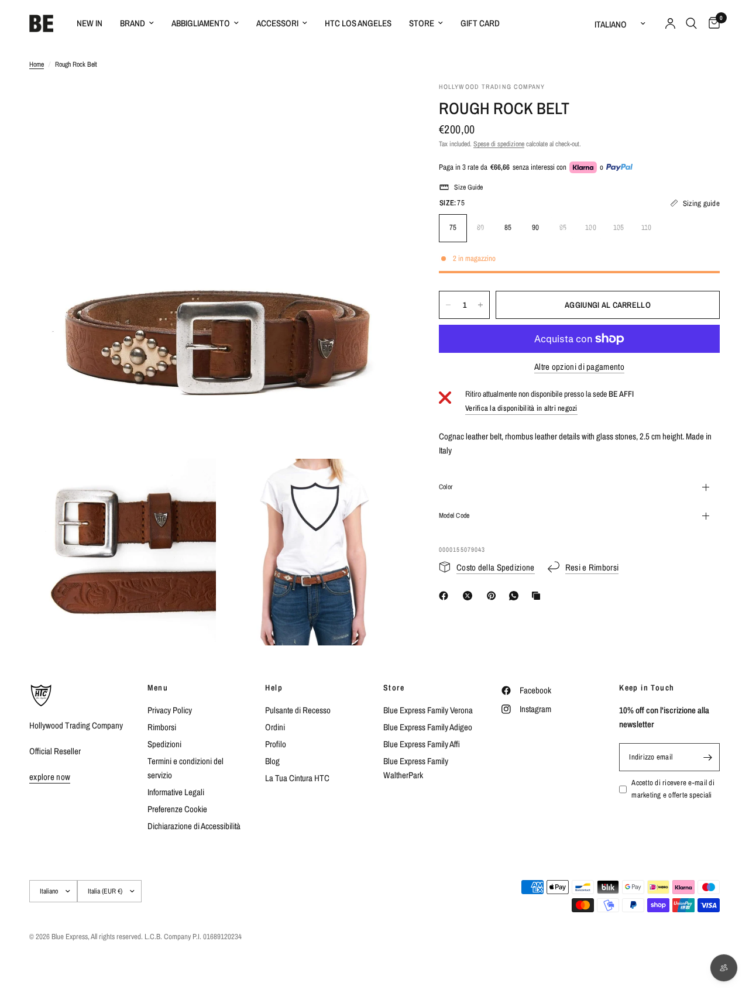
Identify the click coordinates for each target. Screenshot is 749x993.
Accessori (277, 23)
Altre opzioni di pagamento (579, 367)
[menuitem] (89, 23)
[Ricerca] (691, 23)
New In (89, 23)
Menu (158, 687)
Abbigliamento (200, 23)
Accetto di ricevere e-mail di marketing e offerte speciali (672, 789)
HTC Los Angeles (358, 23)
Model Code (454, 515)
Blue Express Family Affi (421, 744)
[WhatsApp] (516, 596)
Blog (272, 761)
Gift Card (480, 23)
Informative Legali (175, 792)
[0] (711, 23)
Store (421, 23)
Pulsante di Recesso (298, 710)
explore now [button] (49, 777)
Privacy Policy (169, 710)
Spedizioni (164, 744)
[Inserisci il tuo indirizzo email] (708, 757)
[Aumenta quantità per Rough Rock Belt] (480, 304)
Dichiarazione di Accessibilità (193, 826)
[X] (470, 596)
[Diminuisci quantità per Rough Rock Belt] (448, 304)
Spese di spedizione (498, 144)
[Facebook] (446, 596)
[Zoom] (380, 106)
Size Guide (468, 187)
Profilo (275, 744)
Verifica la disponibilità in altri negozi (521, 408)
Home (36, 64)
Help (274, 687)
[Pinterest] (494, 596)
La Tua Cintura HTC (297, 778)
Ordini (275, 727)
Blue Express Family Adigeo (427, 727)
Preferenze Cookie (177, 809)
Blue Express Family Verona (428, 710)
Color (445, 487)
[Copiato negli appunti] (538, 596)
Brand (132, 23)
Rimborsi (161, 727)
